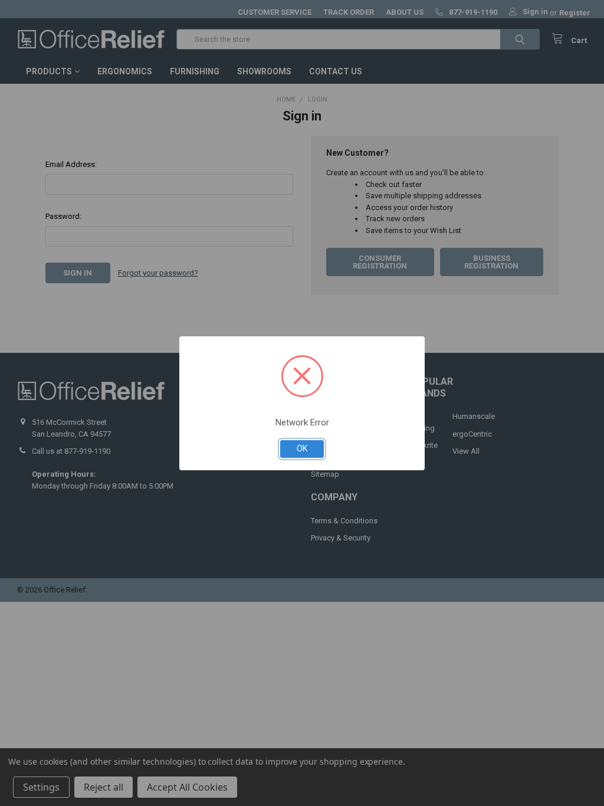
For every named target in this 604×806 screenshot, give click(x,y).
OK (302, 448)
